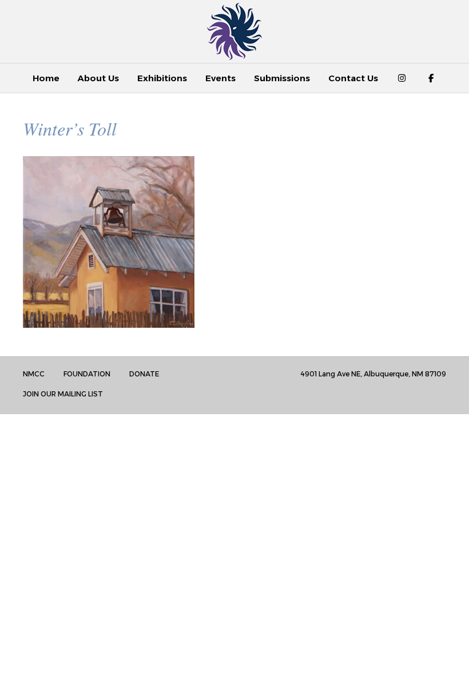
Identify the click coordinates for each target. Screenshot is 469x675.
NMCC (34, 374)
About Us (98, 78)
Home (46, 78)
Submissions (282, 78)
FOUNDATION (86, 374)
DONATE (144, 374)
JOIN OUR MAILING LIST (63, 394)
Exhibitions (162, 78)
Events (220, 78)
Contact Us (353, 78)
